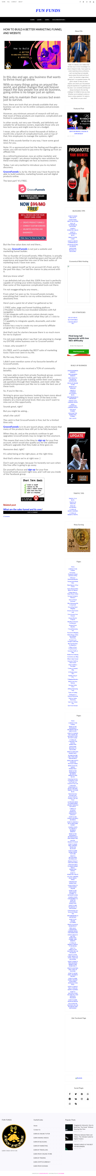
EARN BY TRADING (40, 1158)
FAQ (8, 1)
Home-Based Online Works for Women (72, 589)
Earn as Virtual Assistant (73, 600)
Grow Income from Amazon (73, 615)
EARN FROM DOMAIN (41, 1166)
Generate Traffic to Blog (73, 651)
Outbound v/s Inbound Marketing (73, 695)
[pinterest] (90, 2)
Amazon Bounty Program (73, 619)
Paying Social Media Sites (73, 582)
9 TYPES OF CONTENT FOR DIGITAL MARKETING (73, 742)
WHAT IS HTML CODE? (72, 238)
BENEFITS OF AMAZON (72, 387)
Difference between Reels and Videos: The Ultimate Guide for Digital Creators (83, 1137)
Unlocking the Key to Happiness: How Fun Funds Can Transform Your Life (73, 781)
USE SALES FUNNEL (73, 410)
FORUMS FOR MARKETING (73, 882)
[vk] (75, 1099)
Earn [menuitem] (47, 20)
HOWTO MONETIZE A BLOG (72, 229)
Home (3, 1)
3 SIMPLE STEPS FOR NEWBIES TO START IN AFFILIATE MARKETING (73, 900)
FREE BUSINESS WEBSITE (72, 375)
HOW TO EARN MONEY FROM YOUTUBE (72, 852)
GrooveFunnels (11, 172)
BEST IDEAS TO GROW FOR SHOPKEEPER (72, 380)
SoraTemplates (43, 1173)
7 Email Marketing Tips (73, 630)
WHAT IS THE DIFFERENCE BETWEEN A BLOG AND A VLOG (73, 729)
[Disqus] (32, 585)
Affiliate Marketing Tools (73, 689)
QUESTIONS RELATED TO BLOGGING (72, 250)
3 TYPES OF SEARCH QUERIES (73, 510)
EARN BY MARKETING (41, 1146)
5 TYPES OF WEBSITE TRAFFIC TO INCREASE (73, 945)
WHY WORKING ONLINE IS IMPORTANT (78, 133)
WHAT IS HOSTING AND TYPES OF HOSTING (72, 970)
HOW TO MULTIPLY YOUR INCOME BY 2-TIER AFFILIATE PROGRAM (72, 995)
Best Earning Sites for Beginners (73, 644)
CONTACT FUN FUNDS (72, 569)
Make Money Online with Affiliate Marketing (72, 636)
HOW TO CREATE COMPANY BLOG (73, 242)
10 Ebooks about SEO (72, 673)
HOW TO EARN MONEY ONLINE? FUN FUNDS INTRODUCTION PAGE (73, 981)
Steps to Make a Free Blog (73, 665)
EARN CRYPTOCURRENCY (42, 1162)
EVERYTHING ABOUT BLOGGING (72, 220)
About (20, 1)
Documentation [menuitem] (58, 20)
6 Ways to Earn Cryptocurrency (73, 648)
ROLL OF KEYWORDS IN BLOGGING (73, 225)
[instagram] (87, 2)
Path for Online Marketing (73, 699)
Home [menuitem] (32, 20)
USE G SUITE (72, 418)
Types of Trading (72, 692)
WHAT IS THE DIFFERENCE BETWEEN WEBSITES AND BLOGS (72, 774)
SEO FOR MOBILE (73, 319)
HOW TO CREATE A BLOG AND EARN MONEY (72, 824)
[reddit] (69, 1099)
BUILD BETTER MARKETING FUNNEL (73, 415)
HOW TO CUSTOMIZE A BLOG (73, 234)
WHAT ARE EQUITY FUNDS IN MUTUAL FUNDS (72, 762)
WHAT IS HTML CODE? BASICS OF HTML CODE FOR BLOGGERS (73, 957)
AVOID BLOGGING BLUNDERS (73, 245)
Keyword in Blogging (72, 632)
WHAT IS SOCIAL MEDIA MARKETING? (73, 767)
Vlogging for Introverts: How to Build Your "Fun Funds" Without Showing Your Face (83, 1127)
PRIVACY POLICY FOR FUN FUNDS (73, 862)
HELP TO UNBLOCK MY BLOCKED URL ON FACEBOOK (73, 950)
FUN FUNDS (48, 10)
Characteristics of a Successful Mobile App (73, 912)
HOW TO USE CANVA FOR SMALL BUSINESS (72, 818)
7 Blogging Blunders (73, 679)
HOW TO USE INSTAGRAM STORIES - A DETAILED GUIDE (73, 893)
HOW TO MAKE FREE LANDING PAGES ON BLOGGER (72, 846)
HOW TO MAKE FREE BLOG (72, 217)
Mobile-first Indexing (72, 654)
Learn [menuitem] (39, 20)
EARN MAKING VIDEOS (41, 1138)
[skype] (75, 1104)
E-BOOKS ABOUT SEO (73, 322)
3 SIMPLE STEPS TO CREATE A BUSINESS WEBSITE (72, 829)
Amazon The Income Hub (72, 611)
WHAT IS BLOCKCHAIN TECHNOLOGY (73, 858)
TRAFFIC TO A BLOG (73, 499)
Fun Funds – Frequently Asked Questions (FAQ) (72, 574)
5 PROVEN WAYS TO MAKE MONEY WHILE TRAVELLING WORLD (73, 868)
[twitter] (83, 2)
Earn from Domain (73, 705)
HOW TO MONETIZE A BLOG (72, 873)
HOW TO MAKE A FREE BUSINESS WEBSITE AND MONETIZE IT (73, 964)
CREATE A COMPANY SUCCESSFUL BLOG (73, 393)
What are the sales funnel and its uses (22, 509)
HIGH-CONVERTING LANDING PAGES (73, 406)
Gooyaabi (61, 1173)
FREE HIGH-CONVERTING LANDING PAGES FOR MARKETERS (73, 930)
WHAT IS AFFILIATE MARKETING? (72, 752)
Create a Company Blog (73, 669)
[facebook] (80, 2)
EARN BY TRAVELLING (41, 1150)
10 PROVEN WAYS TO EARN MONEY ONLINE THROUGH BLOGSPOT (72, 804)
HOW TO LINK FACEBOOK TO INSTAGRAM (73, 907)
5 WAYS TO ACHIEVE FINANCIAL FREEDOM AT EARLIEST (73, 811)
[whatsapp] (87, 1094)
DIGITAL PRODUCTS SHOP (73, 841)
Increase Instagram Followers (73, 597)
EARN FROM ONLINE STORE (43, 1154)
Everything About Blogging (73, 608)
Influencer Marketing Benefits (73, 578)
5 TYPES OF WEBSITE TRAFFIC (73, 514)
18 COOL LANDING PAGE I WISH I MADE (72, 878)
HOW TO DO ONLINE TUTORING (72, 921)
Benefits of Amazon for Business (73, 622)
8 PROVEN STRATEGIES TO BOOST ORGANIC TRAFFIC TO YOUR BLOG (73, 788)
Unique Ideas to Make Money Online (72, 593)
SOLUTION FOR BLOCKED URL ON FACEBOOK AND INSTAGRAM (73, 1006)
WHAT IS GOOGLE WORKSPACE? (73, 925)
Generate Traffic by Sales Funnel (73, 662)
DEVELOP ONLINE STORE (73, 384)
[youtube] (93, 2)
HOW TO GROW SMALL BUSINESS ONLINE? (73, 975)
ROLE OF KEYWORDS (72, 506)
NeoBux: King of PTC (72, 676)
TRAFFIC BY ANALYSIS (72, 503)
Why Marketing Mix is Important (73, 604)
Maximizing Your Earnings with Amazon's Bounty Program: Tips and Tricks (73, 797)
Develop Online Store (73, 686)
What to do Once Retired (72, 682)
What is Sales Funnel (72, 659)
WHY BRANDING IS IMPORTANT (72, 398)
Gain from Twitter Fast (73, 702)
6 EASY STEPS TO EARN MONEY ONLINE (73, 887)
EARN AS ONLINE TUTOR (42, 1134)
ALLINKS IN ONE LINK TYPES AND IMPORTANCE (73, 757)
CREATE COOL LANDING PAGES (73, 401)
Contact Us (37, 1130)
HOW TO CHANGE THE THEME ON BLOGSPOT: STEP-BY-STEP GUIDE (73, 736)
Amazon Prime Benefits (73, 626)
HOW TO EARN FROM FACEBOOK (73, 1000)
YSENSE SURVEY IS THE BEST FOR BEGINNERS (83, 1145)
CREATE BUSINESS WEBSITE (73, 371)
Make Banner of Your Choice (72, 586)
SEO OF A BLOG (72, 317)
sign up (41, 440)
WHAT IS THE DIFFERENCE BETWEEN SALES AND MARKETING (73, 836)
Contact (14, 1)
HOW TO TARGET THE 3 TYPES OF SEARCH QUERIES (73, 988)
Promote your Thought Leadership (73, 640)
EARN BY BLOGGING (40, 1142)
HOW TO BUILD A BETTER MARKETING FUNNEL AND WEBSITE (73, 938)
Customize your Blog (72, 657)
